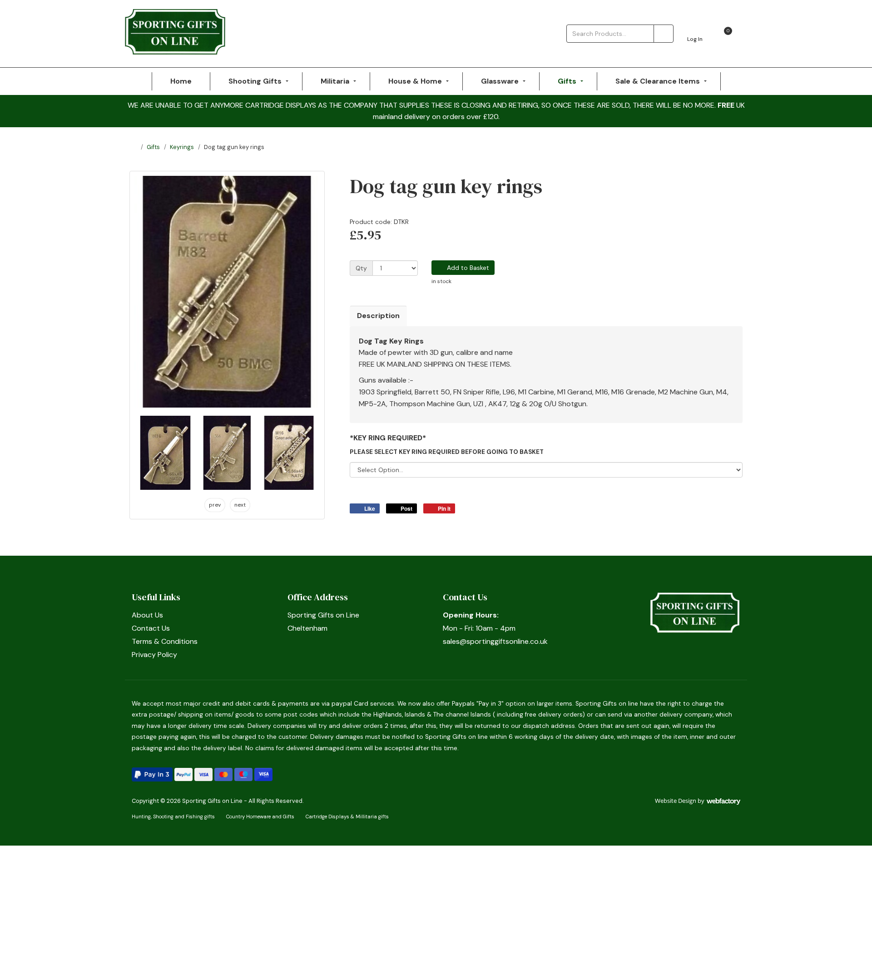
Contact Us (151, 628)
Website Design (675, 801)
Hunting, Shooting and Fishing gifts (173, 816)
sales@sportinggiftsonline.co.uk (495, 641)
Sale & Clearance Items (657, 81)
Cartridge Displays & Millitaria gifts (347, 816)
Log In (695, 39)
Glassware (500, 81)
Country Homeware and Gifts (260, 816)
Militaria (335, 81)
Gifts (567, 81)
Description (378, 315)
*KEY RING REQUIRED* (388, 438)
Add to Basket (467, 268)
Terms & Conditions (165, 641)
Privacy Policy (154, 654)
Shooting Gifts (255, 81)
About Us (147, 615)
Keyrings (182, 147)
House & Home (415, 81)
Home (181, 81)
